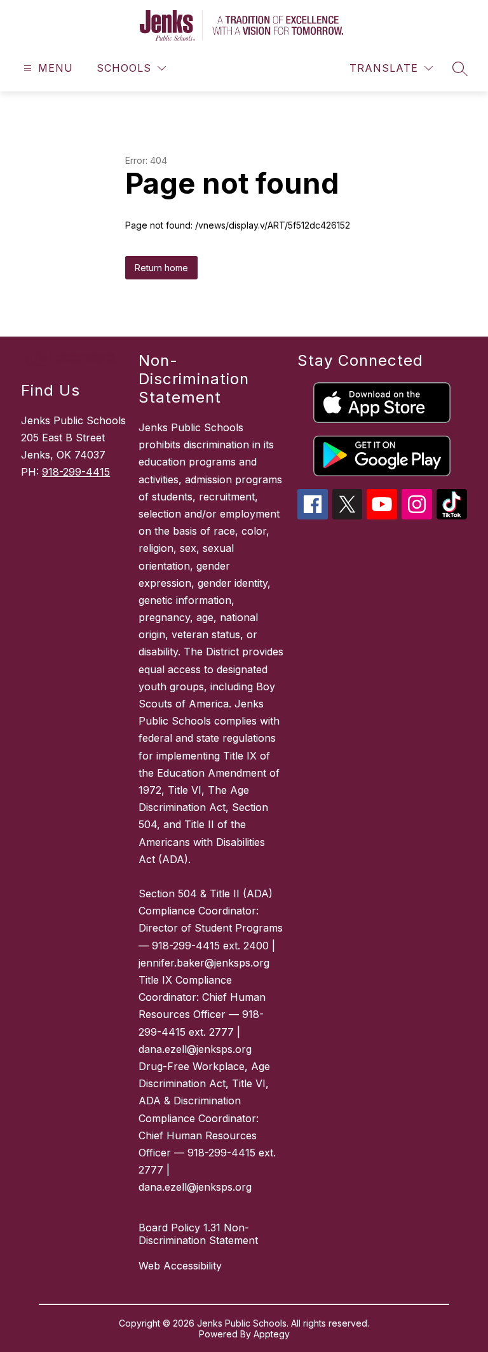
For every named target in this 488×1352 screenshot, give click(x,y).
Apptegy (272, 1334)
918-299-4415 (76, 471)
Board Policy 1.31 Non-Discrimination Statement (198, 1234)
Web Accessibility (180, 1265)
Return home (161, 267)
